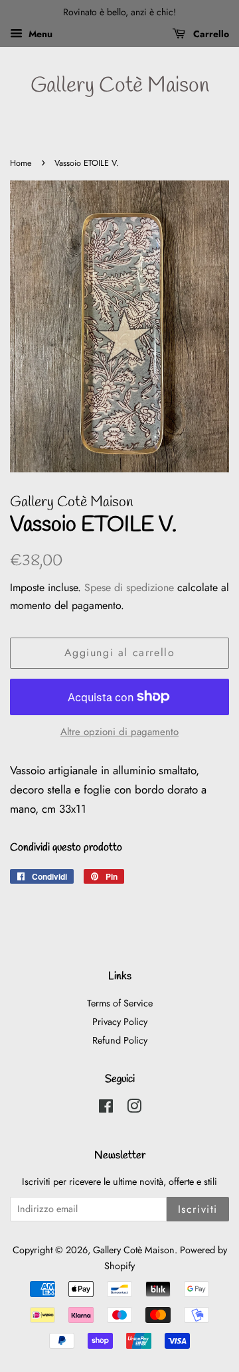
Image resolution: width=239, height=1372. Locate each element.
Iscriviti (198, 1209)
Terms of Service (120, 1003)
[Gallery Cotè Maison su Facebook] (106, 1108)
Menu (39, 33)
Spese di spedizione (129, 587)
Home (21, 163)
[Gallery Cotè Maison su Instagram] (134, 1108)
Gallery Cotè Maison (120, 86)
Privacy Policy (119, 1021)
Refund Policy (119, 1040)
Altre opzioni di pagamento (119, 731)
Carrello (210, 33)
